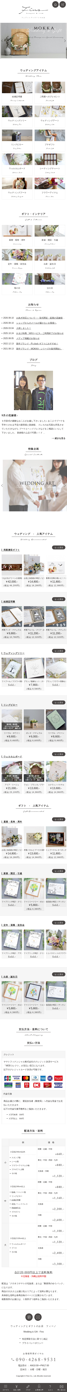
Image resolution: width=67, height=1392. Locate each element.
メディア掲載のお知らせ (21, 338)
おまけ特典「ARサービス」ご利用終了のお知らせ (33, 333)
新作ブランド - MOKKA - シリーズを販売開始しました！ (34, 348)
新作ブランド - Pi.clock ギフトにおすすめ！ (30, 343)
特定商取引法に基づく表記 (34, 1339)
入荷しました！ (17, 328)
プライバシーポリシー (32, 1343)
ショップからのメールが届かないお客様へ (29, 323)
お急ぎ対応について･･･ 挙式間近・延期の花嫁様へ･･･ (34, 318)
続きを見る (60, 438)
